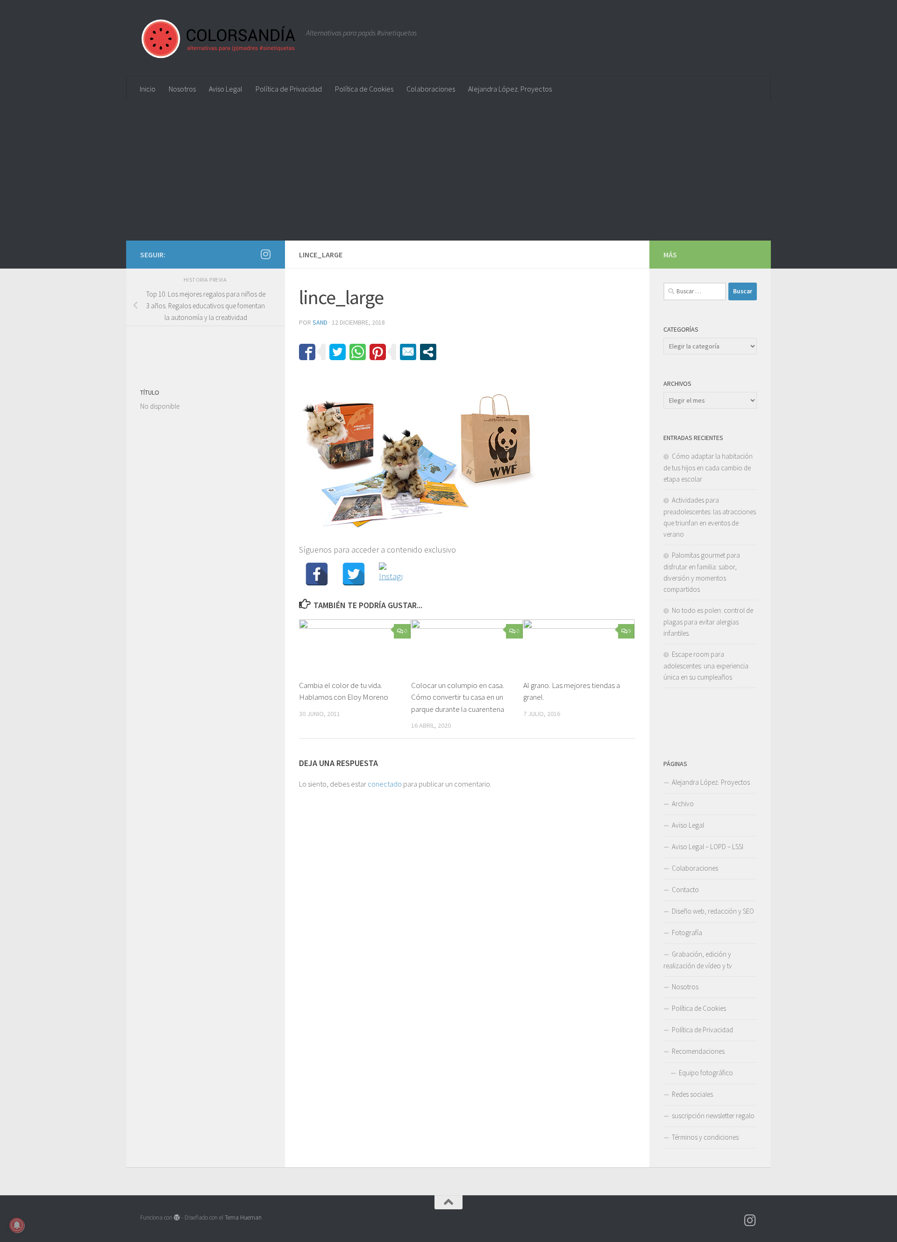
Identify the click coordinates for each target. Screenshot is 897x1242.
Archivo (683, 803)
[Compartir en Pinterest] (378, 352)
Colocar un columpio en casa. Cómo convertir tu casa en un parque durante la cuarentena (457, 697)
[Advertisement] (448, 170)
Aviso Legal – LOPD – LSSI (707, 846)
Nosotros (182, 88)
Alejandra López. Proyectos (510, 88)
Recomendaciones (698, 1051)
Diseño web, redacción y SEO (713, 911)
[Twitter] (353, 574)
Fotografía (687, 932)
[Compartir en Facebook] (307, 352)
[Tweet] (337, 352)
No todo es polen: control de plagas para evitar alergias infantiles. (708, 622)
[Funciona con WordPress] (177, 1217)
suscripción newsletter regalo (713, 1115)
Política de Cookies (364, 88)
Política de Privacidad (289, 88)
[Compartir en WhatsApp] (357, 352)
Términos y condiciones (705, 1137)
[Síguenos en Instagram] (265, 254)
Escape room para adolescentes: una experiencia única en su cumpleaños (705, 665)
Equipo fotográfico (706, 1072)
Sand (320, 322)
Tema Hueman (243, 1217)
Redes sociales (692, 1094)
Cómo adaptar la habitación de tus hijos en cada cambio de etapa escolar (708, 467)
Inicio (148, 88)
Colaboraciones (430, 88)
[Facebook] (316, 574)
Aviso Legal (225, 88)
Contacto (685, 889)
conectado (385, 783)
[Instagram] (390, 574)
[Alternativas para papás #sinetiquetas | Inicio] (218, 38)
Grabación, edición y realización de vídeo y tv (697, 960)
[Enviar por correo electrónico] (408, 352)
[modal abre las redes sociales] (428, 352)
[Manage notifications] (16, 1225)
